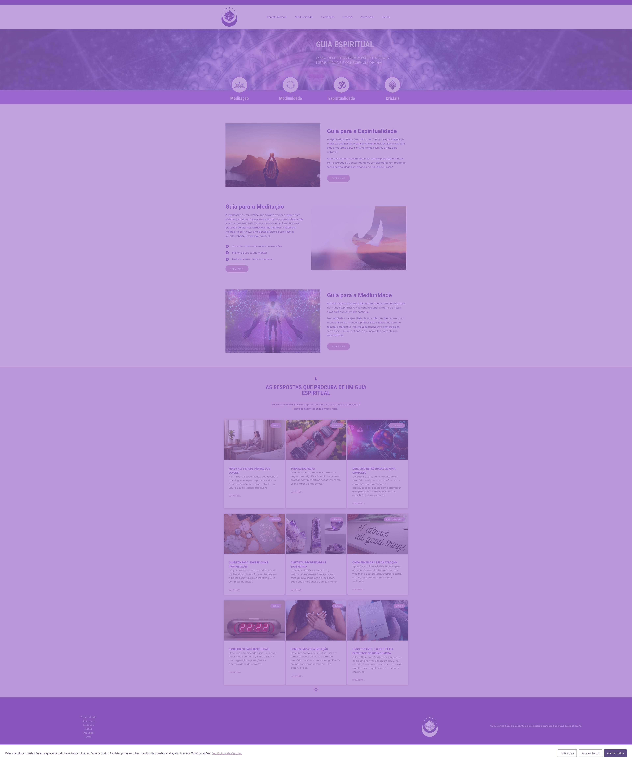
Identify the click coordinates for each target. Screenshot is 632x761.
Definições (567, 753)
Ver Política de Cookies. (227, 753)
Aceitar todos (615, 753)
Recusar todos (590, 753)
